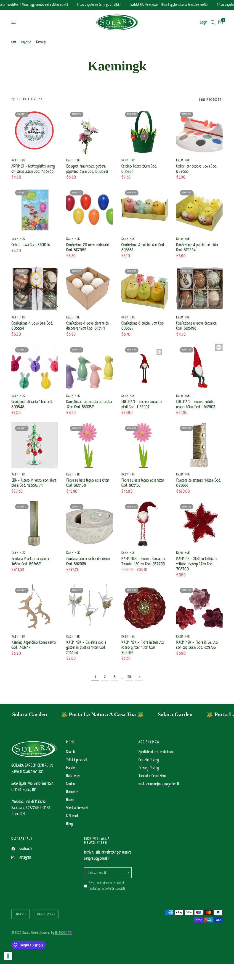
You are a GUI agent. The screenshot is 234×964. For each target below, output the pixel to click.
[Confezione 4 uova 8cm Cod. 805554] (34, 288)
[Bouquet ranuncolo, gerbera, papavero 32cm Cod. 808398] (89, 131)
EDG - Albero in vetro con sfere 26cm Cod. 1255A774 (33, 483)
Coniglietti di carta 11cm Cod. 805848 (32, 404)
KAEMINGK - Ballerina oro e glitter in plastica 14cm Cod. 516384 (86, 648)
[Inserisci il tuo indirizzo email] (127, 872)
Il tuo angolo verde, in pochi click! (92, 5)
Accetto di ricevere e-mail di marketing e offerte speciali (107, 886)
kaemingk (18, 160)
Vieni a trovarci (77, 808)
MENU (71, 742)
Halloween (73, 776)
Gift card (72, 816)
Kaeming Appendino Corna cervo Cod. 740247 (33, 645)
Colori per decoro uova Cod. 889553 (196, 169)
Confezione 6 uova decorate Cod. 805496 (196, 326)
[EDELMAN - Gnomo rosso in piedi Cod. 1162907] (144, 367)
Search (70, 752)
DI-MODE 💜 (63, 932)
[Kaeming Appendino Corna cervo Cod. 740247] (34, 607)
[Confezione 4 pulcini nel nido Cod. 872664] (199, 210)
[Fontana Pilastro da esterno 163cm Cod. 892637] (34, 523)
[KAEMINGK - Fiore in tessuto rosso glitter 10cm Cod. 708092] (144, 607)
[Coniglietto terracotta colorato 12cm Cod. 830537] (89, 367)
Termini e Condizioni (152, 776)
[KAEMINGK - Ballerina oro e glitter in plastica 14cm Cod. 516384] (89, 607)
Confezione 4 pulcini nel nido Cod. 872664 (197, 248)
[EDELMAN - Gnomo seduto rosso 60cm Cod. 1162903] (199, 367)
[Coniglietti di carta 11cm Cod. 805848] (34, 367)
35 (129, 677)
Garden (70, 784)
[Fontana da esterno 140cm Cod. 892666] (199, 445)
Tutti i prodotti (77, 760)
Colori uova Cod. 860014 (30, 245)
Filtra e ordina (30, 99)
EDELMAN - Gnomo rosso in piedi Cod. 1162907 (141, 404)
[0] (220, 22)
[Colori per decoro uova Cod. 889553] (199, 131)
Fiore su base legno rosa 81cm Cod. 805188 (87, 483)
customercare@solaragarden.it (158, 784)
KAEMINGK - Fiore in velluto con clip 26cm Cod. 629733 (197, 645)
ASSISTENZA (148, 742)
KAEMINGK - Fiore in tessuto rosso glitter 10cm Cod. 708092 (142, 648)
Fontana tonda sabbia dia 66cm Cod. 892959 (88, 561)
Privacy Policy (148, 768)
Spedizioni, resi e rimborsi (156, 752)
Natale (70, 768)
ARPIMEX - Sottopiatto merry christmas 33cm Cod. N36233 (33, 169)
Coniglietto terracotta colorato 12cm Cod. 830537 (89, 404)
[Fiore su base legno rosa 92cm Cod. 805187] (144, 445)
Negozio (26, 42)
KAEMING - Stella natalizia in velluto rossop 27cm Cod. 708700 (196, 564)
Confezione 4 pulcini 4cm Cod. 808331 (143, 248)
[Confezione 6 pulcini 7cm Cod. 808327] (144, 288)
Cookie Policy (148, 760)
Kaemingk (18, 474)
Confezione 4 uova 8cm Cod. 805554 (32, 326)
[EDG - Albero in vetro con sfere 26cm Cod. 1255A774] (34, 445)
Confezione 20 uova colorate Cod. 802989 (87, 248)
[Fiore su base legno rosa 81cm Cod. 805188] (89, 445)
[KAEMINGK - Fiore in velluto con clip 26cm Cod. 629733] (199, 607)
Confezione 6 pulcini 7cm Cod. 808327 (143, 326)
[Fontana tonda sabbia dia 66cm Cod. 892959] (89, 523)
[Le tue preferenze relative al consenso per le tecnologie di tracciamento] (8, 956)
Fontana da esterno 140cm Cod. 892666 (198, 483)
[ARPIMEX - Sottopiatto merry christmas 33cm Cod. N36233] (34, 131)
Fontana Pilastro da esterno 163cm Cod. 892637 (31, 561)
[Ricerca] (213, 22)
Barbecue (72, 792)
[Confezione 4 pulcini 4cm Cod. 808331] (144, 210)
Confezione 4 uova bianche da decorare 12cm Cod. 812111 (87, 326)
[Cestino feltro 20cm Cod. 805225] (144, 131)
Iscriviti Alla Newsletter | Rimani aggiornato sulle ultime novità (161, 5)
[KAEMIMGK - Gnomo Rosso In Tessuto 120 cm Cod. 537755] (144, 523)
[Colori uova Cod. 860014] (34, 210)
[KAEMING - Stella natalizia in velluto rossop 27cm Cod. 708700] (199, 523)
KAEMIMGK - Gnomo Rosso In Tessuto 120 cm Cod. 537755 (143, 561)
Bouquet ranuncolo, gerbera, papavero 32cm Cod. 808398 (87, 169)
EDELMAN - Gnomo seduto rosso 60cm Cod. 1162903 (195, 404)
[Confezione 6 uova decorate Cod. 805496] (199, 288)
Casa (13, 42)
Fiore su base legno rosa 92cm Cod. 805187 (142, 483)
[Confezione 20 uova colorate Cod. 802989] (89, 210)
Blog (69, 824)
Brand (70, 800)
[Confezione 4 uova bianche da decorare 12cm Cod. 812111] (89, 288)
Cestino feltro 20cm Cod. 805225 (139, 169)
